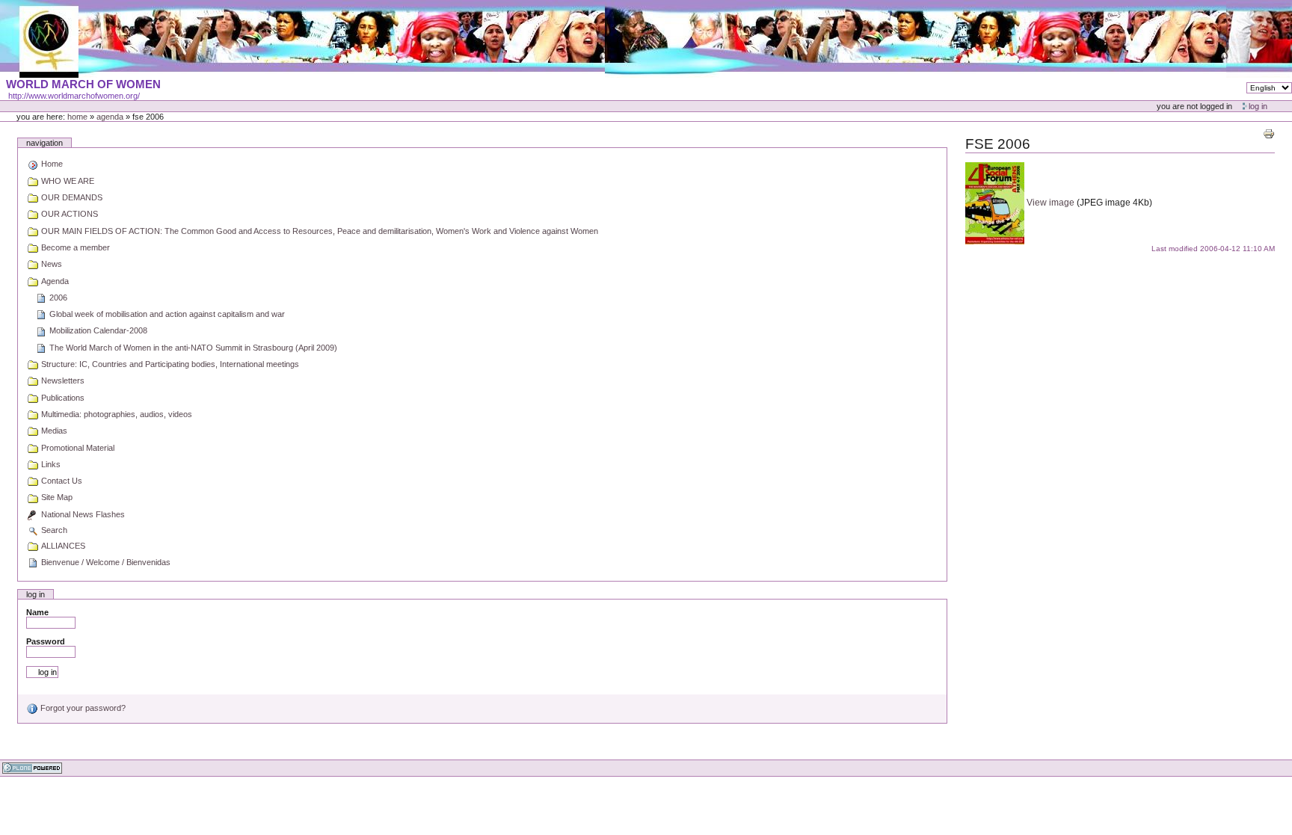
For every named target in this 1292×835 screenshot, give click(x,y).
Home (77, 116)
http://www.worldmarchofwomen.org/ (74, 95)
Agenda (109, 116)
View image (1052, 202)
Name (37, 612)
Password (45, 641)
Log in (1258, 106)
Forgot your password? (82, 707)
